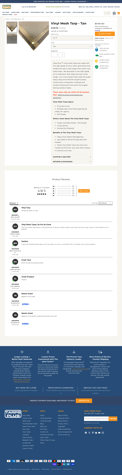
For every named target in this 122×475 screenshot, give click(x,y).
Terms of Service (64, 435)
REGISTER (110, 7)
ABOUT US (81, 7)
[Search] (108, 13)
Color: (53, 42)
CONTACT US (97, 7)
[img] (15, 215)
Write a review (84, 191)
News (42, 443)
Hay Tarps (26, 429)
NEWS (91, 7)
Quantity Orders (28, 445)
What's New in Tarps (47, 440)
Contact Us (44, 432)
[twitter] (89, 432)
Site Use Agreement (65, 432)
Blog (42, 424)
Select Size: (54, 34)
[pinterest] (93, 432)
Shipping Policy (63, 418)
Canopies (58, 12)
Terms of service (56, 469)
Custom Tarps (27, 448)
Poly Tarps (5, 12)
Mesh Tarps (25, 12)
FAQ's (42, 415)
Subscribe (112, 418)
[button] (6, 12)
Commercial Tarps (46, 435)
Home (8, 19)
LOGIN (104, 7)
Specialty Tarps (7, 14)
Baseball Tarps (27, 440)
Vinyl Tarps (49, 12)
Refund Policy (63, 421)
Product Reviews (61, 179)
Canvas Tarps (15, 12)
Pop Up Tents (67, 12)
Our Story (43, 429)
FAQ (87, 7)
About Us (43, 426)
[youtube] (99, 432)
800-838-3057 (32, 7)
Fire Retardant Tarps (37, 12)
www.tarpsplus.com (80, 369)
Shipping (98, 44)
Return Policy (63, 415)
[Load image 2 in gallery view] (12, 38)
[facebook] (86, 432)
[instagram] (103, 432)
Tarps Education (46, 418)
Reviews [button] (13, 203)
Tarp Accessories (78, 12)
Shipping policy (67, 469)
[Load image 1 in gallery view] (12, 27)
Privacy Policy (63, 424)
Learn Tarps (44, 437)
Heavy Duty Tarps (28, 426)
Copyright (61, 426)
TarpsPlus (15, 469)
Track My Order (45, 421)
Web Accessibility (64, 429)
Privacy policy (45, 469)
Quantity (54, 51)
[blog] (96, 434)
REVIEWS (117, 7)
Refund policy (36, 469)
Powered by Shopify (24, 469)
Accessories (26, 443)
